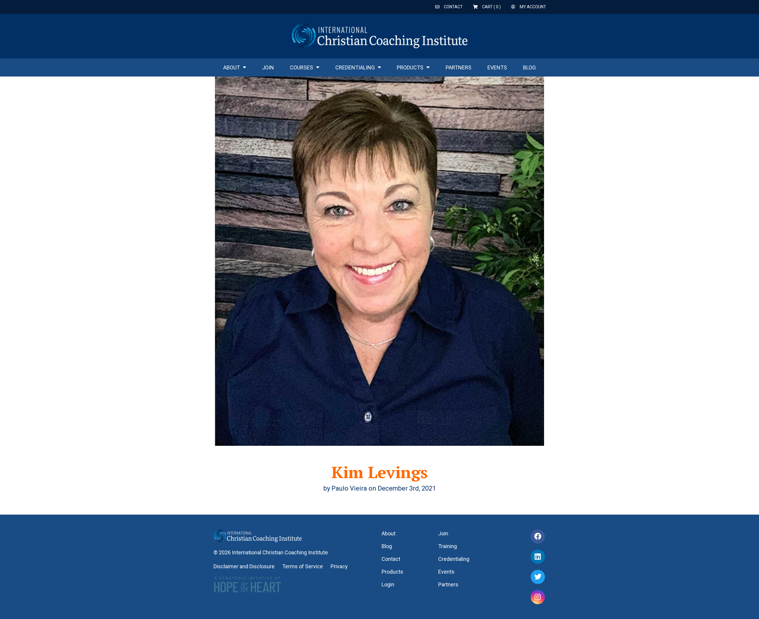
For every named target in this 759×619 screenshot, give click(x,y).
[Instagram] (538, 597)
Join (268, 67)
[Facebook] (538, 536)
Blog (529, 67)
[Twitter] (538, 577)
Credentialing (355, 67)
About (231, 67)
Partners (458, 67)
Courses (301, 67)
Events (497, 67)
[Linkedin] (538, 557)
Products (410, 67)
